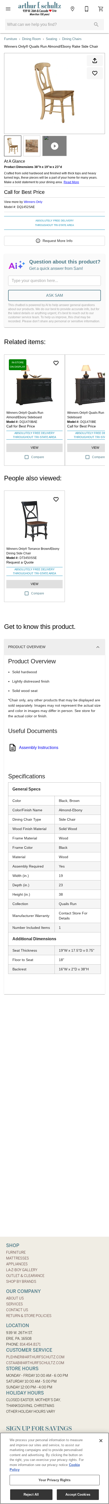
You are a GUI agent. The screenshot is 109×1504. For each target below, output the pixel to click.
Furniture (10, 39)
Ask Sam (54, 295)
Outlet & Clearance (25, 1275)
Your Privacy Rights (54, 1480)
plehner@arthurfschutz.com (35, 1357)
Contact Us (17, 1310)
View (34, 447)
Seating (51, 39)
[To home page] (39, 8)
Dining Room (31, 39)
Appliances (17, 1264)
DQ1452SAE (26, 207)
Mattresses (17, 1258)
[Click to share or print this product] (95, 60)
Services (14, 1304)
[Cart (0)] (101, 9)
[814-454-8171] (87, 9)
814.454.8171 (30, 1344)
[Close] (100, 1440)
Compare (37, 457)
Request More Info (57, 241)
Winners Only (33, 202)
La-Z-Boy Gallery (22, 1270)
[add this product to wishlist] (95, 73)
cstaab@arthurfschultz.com (35, 1363)
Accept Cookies (77, 1494)
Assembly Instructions (38, 747)
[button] (8, 9)
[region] (54, 1468)
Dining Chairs (72, 39)
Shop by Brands (21, 1281)
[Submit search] (96, 24)
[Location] (72, 9)
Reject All (31, 1494)
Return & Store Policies (28, 1315)
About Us (15, 1298)
